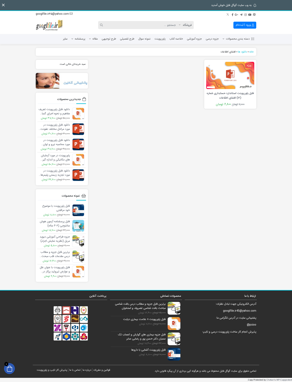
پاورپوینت (160, 39)
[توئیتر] (228, 14)
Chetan (270, 380)
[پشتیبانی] (62, 81)
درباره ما (87, 370)
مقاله (95, 39)
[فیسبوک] (232, 14)
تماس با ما (74, 370)
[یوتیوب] (249, 14)
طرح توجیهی (109, 39)
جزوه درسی (212, 39)
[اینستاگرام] (245, 14)
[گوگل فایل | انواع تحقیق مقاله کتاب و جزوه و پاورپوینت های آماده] (50, 25)
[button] (3, 5)
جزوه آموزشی (194, 39)
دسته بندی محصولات (238, 39)
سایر (65, 39)
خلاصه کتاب (176, 39)
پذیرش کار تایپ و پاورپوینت (52, 370)
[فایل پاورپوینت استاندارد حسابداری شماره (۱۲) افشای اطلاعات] (230, 75)
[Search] (102, 25)
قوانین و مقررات (101, 370)
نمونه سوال (144, 39)
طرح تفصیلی (127, 39)
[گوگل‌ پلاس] (236, 14)
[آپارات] (254, 14)
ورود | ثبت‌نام (244, 25)
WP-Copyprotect (284, 380)
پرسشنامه (80, 39)
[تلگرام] (241, 14)
